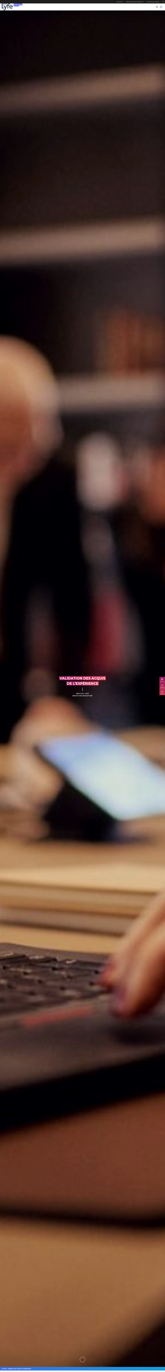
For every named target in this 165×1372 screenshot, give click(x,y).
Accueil (4, 1369)
